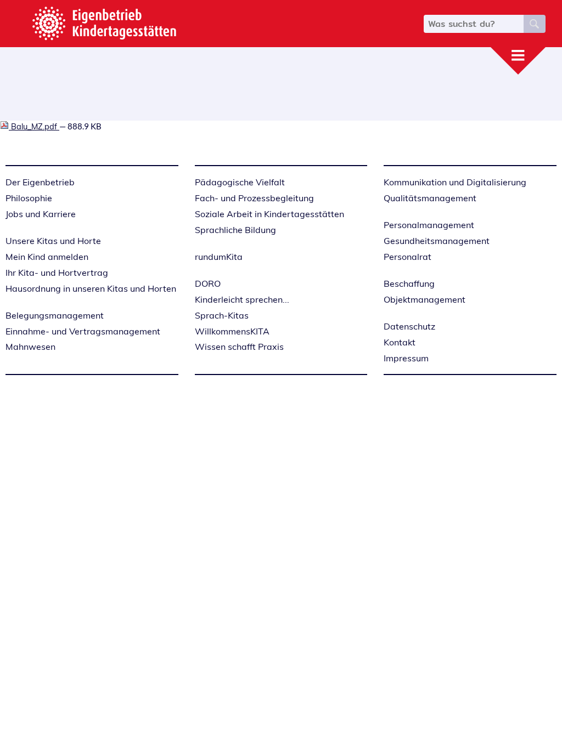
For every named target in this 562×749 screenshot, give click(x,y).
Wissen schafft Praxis (239, 346)
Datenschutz (409, 326)
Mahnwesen (30, 346)
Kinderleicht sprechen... (242, 299)
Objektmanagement (424, 299)
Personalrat (407, 256)
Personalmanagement (429, 224)
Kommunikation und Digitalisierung (455, 182)
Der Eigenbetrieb (40, 182)
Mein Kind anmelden (46, 256)
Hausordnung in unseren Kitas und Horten (90, 288)
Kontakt (399, 342)
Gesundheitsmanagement (437, 240)
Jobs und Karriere (40, 213)
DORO (208, 283)
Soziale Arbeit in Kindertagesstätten (269, 213)
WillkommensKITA (232, 331)
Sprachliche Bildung (235, 229)
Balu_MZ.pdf (34, 126)
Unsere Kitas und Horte (53, 240)
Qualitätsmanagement (430, 197)
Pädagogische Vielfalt (240, 182)
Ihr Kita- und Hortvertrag (56, 272)
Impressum (406, 358)
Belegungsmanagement (54, 315)
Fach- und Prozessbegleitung (254, 197)
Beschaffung (409, 283)
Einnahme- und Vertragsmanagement (82, 331)
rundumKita (219, 256)
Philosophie (28, 197)
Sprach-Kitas (222, 315)
